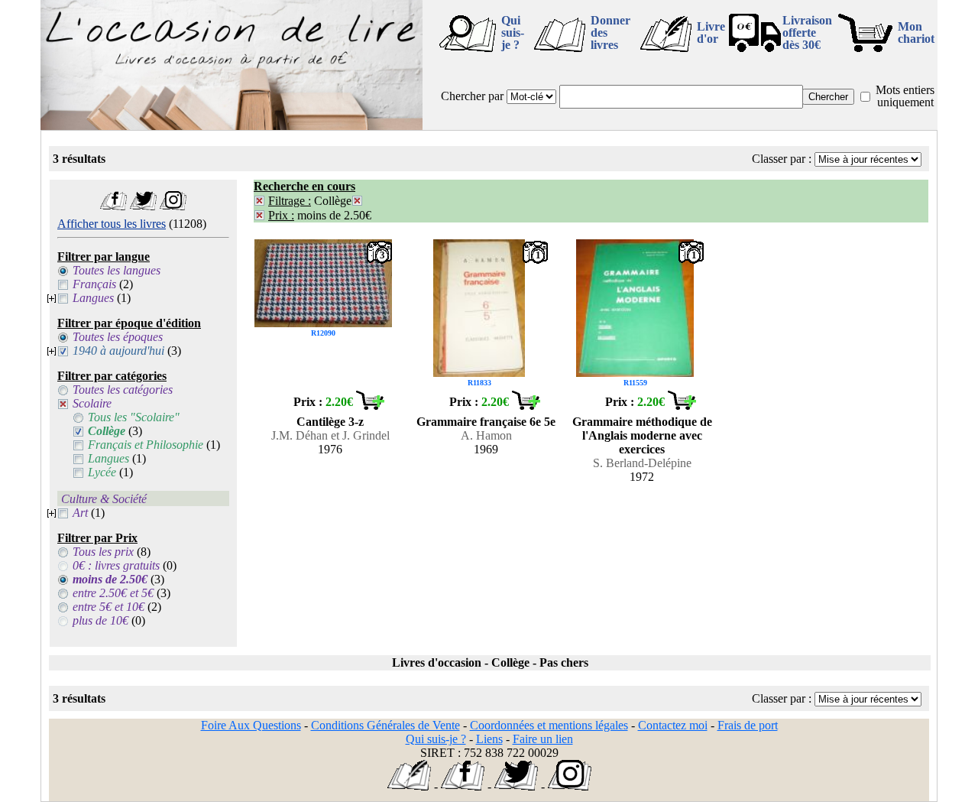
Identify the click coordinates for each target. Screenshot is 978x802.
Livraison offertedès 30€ (807, 32)
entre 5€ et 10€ (108, 606)
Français (94, 284)
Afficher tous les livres (111, 223)
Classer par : (781, 158)
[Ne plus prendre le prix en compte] (259, 215)
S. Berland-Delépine (642, 462)
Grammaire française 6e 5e (485, 421)
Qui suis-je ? (512, 32)
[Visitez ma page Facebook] (113, 206)
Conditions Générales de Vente (385, 725)
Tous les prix (103, 551)
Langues (93, 297)
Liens (489, 738)
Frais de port (747, 725)
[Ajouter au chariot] (370, 405)
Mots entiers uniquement (905, 96)
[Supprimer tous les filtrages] (259, 200)
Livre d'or (711, 32)
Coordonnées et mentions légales (549, 725)
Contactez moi (673, 725)
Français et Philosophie (145, 444)
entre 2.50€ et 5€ (113, 592)
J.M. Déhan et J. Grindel (330, 435)
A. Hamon (486, 435)
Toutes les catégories (123, 389)
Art (80, 512)
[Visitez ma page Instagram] (173, 206)
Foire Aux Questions (251, 725)
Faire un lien (543, 738)
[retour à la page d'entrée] (231, 125)
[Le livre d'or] (409, 786)
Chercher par (472, 95)
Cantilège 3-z (330, 421)
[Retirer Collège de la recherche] (357, 200)
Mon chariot (916, 32)
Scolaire (92, 403)
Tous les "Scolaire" (134, 417)
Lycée (102, 472)
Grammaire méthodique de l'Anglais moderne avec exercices (642, 435)
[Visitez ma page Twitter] (143, 206)
